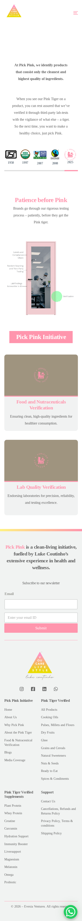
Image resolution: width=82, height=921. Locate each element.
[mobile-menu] (68, 13)
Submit (41, 628)
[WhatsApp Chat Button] (70, 912)
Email (9, 594)
